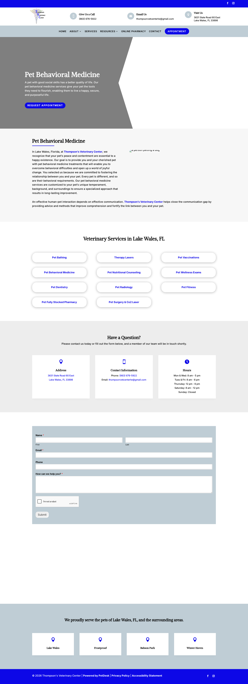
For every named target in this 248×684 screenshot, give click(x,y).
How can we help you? (49, 473)
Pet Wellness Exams (188, 272)
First (37, 444)
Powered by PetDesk (96, 675)
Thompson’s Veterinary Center (83, 151)
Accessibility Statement (147, 675)
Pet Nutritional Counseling (124, 272)
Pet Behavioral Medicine (59, 272)
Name (40, 435)
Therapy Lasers (124, 257)
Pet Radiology (124, 287)
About (74, 31)
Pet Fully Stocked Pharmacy (59, 302)
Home (62, 31)
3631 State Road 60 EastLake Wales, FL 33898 (207, 19)
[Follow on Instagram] (233, 3)
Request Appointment (45, 105)
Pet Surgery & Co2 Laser (124, 302)
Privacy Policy (121, 675)
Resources (107, 31)
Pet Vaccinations (188, 257)
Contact (155, 31)
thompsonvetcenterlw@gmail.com (155, 18)
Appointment (177, 31)
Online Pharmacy (133, 31)
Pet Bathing (59, 257)
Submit (42, 514)
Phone (39, 462)
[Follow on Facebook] (227, 3)
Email (39, 450)
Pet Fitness (189, 287)
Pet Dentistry (59, 287)
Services (91, 31)
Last (127, 444)
